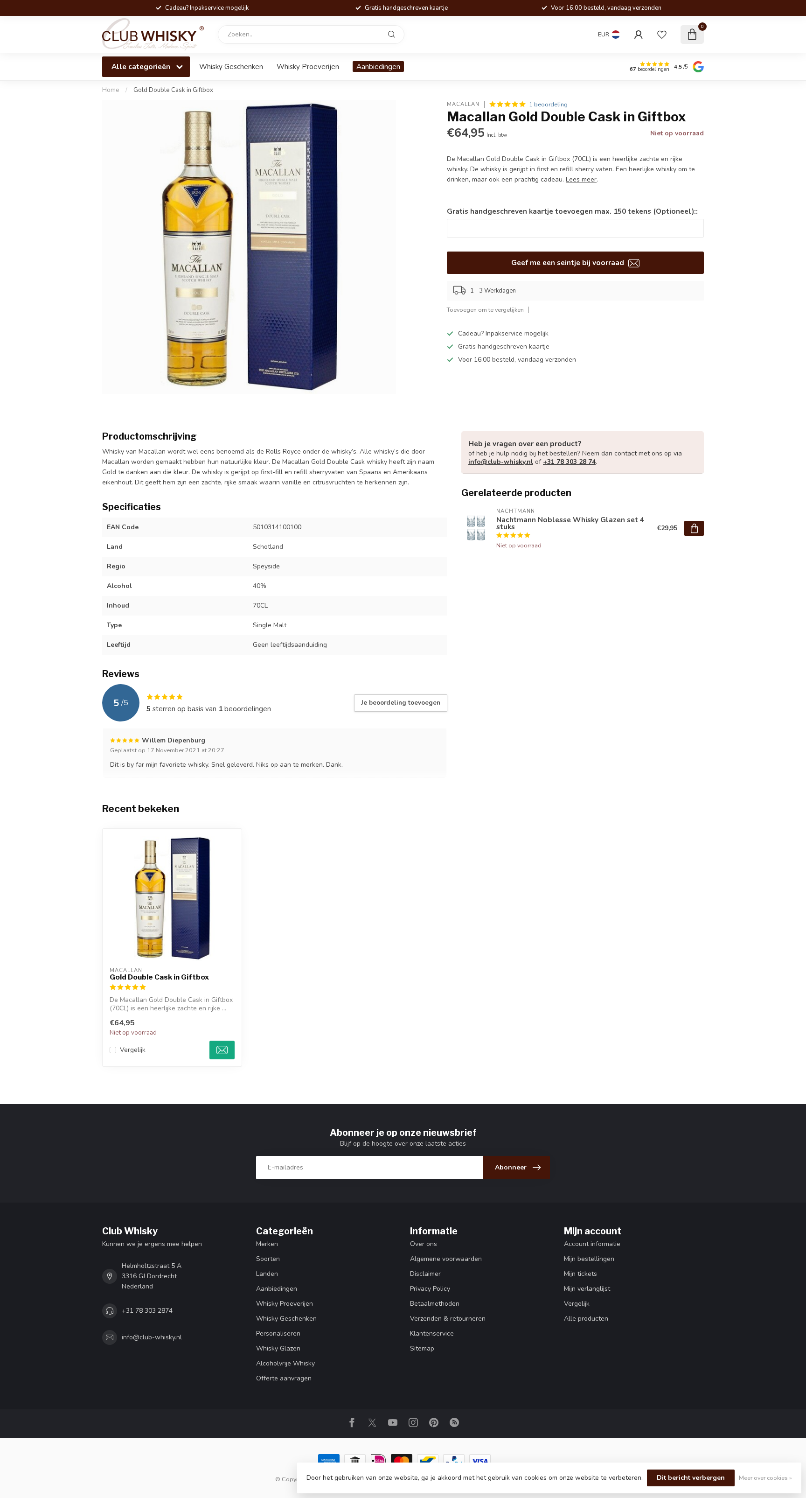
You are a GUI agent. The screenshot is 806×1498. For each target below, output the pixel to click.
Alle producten (586, 1318)
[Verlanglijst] (662, 34)
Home (110, 90)
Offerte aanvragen (284, 1378)
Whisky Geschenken (231, 66)
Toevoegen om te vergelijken (485, 310)
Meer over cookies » (765, 1478)
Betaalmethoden (434, 1303)
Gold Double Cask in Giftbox (173, 90)
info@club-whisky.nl (500, 461)
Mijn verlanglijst (587, 1288)
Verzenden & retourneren (448, 1318)
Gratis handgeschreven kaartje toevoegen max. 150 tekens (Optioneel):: (572, 211)
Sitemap (422, 1348)
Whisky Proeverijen (308, 66)
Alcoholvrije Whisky (285, 1363)
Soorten (268, 1258)
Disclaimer (425, 1273)
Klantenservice (432, 1333)
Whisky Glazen (278, 1348)
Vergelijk (133, 1049)
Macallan (463, 104)
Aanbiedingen (378, 66)
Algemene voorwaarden (446, 1258)
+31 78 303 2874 (147, 1310)
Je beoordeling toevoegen (400, 703)
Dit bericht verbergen (691, 1477)
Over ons (423, 1243)
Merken (267, 1243)
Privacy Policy (430, 1288)
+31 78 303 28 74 (569, 461)
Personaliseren (278, 1333)
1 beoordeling (548, 104)
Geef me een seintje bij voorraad (568, 262)
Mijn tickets (580, 1273)
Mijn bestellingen (589, 1258)
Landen (267, 1273)
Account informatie (592, 1243)
